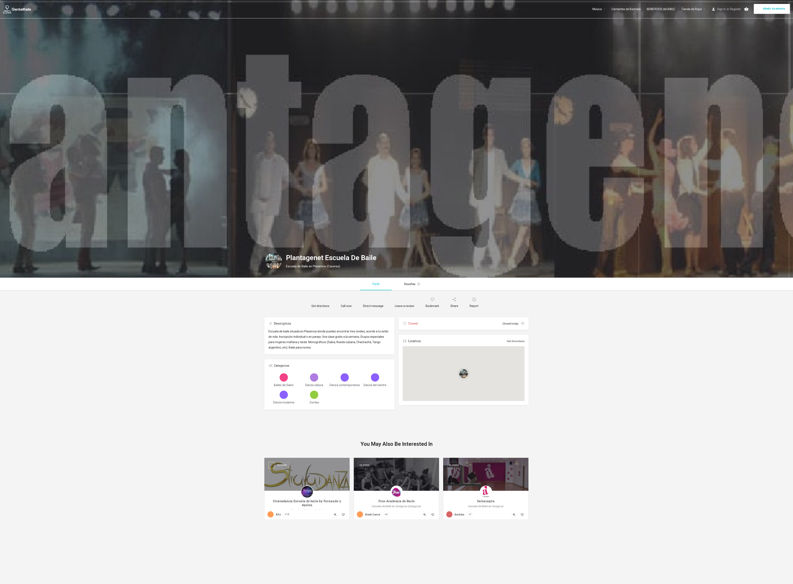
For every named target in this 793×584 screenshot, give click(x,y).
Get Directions (516, 341)
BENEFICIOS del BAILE (661, 9)
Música (597, 9)
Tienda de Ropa (691, 9)
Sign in (721, 9)
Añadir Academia (774, 8)
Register (735, 9)
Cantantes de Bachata (626, 9)
